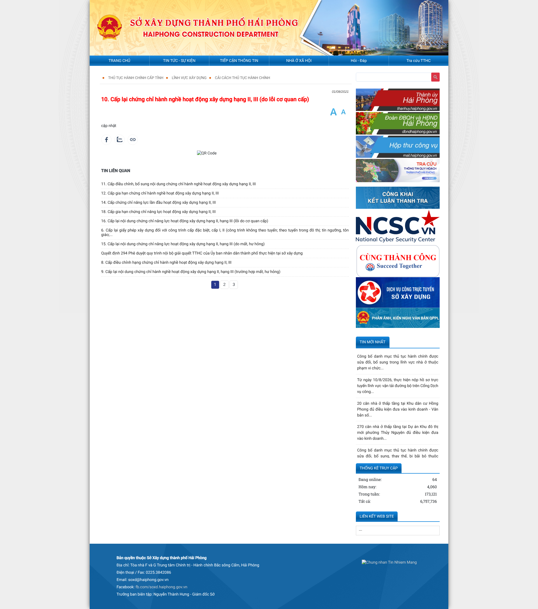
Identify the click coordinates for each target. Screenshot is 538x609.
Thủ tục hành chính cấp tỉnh (135, 78)
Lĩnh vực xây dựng (189, 78)
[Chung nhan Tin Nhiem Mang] (389, 563)
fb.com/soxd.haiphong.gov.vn (161, 587)
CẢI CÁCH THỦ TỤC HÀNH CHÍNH (242, 78)
